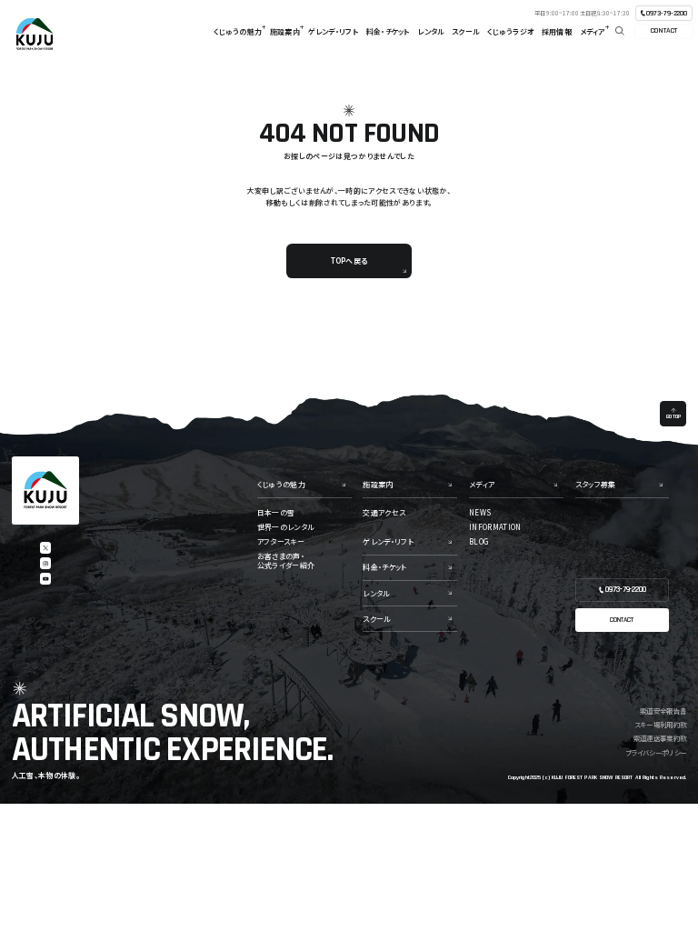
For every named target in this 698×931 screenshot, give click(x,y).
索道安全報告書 (663, 711)
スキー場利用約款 (660, 724)
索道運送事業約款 (659, 738)
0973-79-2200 (666, 13)
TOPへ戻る (349, 260)
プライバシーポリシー (655, 752)
